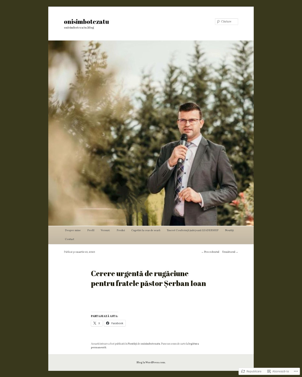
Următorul (230, 252)
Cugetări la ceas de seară (145, 230)
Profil (90, 230)
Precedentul (210, 252)
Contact (69, 239)
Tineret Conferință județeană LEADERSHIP (193, 230)
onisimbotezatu (86, 21)
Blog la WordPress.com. (151, 362)
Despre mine (73, 230)
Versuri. (105, 230)
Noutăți (229, 230)
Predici (121, 230)
